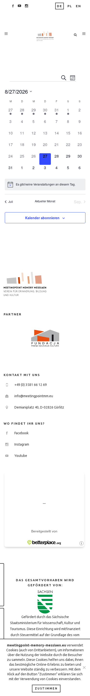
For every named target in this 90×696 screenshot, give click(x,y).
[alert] (45, 184)
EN (78, 6)
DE (59, 6)
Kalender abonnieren (42, 217)
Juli (10, 201)
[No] (84, 667)
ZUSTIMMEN (46, 688)
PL (69, 6)
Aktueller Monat (45, 201)
